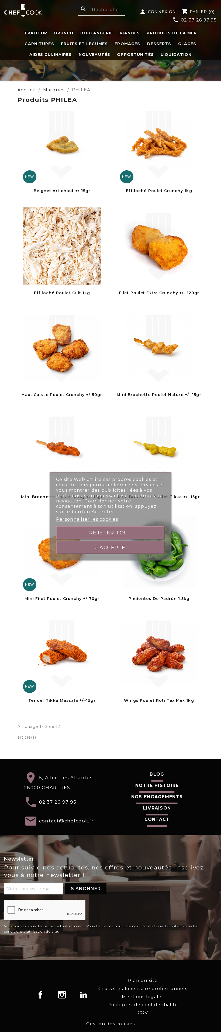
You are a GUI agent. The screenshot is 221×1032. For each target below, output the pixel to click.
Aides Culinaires (50, 54)
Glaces (187, 43)
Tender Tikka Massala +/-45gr (61, 700)
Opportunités (135, 54)
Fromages (127, 43)
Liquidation (176, 54)
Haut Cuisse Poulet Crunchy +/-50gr (62, 394)
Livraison (157, 808)
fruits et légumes (84, 43)
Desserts (159, 43)
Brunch (64, 33)
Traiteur (35, 33)
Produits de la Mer (172, 33)
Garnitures (39, 43)
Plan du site (143, 980)
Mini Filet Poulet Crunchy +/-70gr (62, 598)
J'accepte (110, 547)
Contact (157, 819)
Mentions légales (143, 996)
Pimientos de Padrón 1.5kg (159, 598)
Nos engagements (157, 796)
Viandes (130, 33)
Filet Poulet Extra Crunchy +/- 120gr (159, 292)
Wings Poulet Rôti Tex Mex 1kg (159, 700)
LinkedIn (83, 994)
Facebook (40, 994)
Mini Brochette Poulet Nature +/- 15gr (159, 394)
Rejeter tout (110, 532)
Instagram (62, 994)
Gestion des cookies (110, 1023)
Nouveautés (94, 54)
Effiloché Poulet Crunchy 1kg (159, 190)
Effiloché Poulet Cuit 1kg (62, 292)
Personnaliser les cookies (87, 519)
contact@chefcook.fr (66, 821)
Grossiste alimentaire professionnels (142, 988)
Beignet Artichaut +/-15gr (62, 190)
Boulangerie (96, 33)
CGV (143, 1012)
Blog (157, 774)
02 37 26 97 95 (194, 20)
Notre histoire (157, 785)
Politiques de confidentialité (143, 1004)
